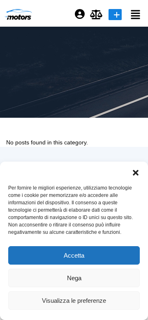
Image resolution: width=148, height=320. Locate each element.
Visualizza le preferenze (74, 300)
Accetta (74, 255)
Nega (74, 277)
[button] (136, 172)
